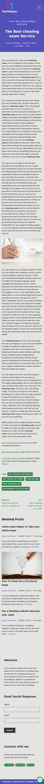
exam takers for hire (11, 484)
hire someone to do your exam (16, 488)
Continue (35, 547)
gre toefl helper (14, 43)
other (27, 46)
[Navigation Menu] (39, 8)
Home (11, 21)
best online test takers (13, 479)
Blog (17, 21)
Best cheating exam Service (20, 474)
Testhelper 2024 (32, 781)
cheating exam (33, 479)
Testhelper (6, 781)
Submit (9, 730)
